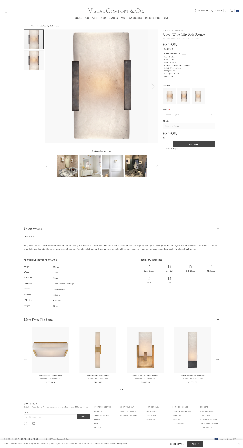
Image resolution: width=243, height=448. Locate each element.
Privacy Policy (205, 415)
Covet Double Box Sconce (98, 375)
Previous (25, 359)
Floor (103, 18)
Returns (97, 419)
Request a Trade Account (182, 411)
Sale (166, 18)
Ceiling (78, 18)
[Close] (239, 443)
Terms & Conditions (207, 411)
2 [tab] (122, 389)
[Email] (57, 416)
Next (217, 359)
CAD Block (190, 271)
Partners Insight (178, 423)
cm (184, 53)
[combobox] (20, 13)
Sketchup (211, 271)
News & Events (151, 419)
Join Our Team (151, 415)
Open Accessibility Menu (209, 423)
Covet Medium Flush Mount (50, 375)
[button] (237, 11)
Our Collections (153, 18)
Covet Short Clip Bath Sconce (145, 375)
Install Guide (170, 271)
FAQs (96, 423)
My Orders (176, 419)
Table (94, 18)
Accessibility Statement (208, 419)
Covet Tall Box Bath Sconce (193, 375)
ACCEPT (195, 444)
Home (26, 26)
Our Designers (135, 18)
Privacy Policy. (122, 443)
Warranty (97, 427)
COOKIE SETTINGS (177, 444)
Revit (149, 282)
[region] (121, 444)
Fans (123, 18)
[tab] (121, 229)
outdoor (113, 18)
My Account (177, 415)
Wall (87, 18)
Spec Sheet (149, 271)
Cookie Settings (206, 427)
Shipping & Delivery (101, 415)
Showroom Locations (128, 411)
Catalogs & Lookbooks (128, 415)
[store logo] (116, 10)
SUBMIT (83, 417)
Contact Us (98, 411)
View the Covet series (190, 38)
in (179, 53)
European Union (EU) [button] (227, 439)
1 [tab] (120, 389)
